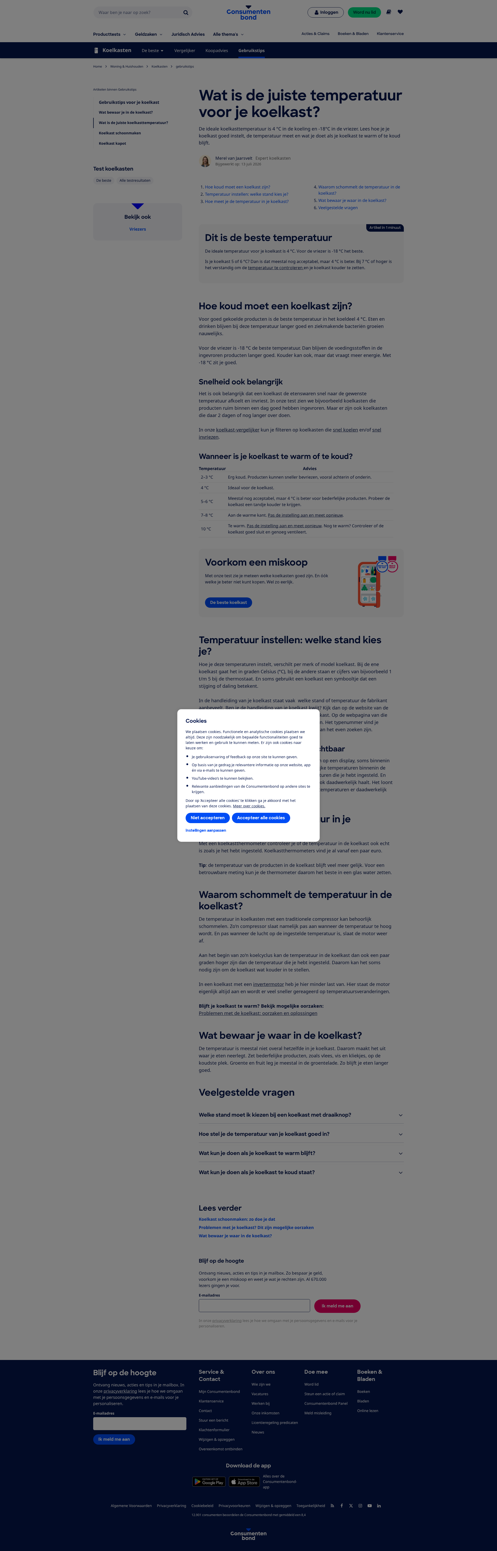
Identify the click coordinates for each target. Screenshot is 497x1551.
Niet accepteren (208, 818)
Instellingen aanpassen (206, 830)
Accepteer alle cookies (261, 818)
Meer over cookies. (249, 805)
